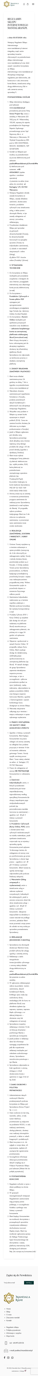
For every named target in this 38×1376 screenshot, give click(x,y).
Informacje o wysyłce (13, 1333)
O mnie (9, 1314)
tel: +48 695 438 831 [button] (17, 1343)
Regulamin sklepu (12, 1327)
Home (8, 1309)
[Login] (23, 4)
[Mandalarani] (11, 4)
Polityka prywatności (13, 1330)
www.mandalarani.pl (15, 63)
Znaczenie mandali (13, 1317)
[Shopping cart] (27, 4)
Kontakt (9, 1320)
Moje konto (10, 1336)
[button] (33, 4)
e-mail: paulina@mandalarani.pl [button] (21, 1350)
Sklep (8, 1312)
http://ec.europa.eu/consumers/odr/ (23, 1251)
